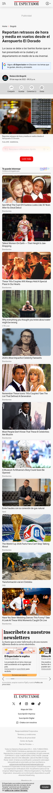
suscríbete (21, 669)
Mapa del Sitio (26, 709)
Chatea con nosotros (28, 722)
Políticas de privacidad (26, 738)
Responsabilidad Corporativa (26, 731)
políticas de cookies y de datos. (16, 790)
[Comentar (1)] (31, 87)
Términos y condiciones (26, 734)
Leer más (26, 159)
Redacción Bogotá (18, 76)
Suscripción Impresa (26, 714)
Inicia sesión (9, 669)
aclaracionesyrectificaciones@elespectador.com (26, 764)
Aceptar (45, 787)
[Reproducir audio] (6, 165)
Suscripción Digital (26, 718)
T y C (26, 682)
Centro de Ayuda (26, 741)
